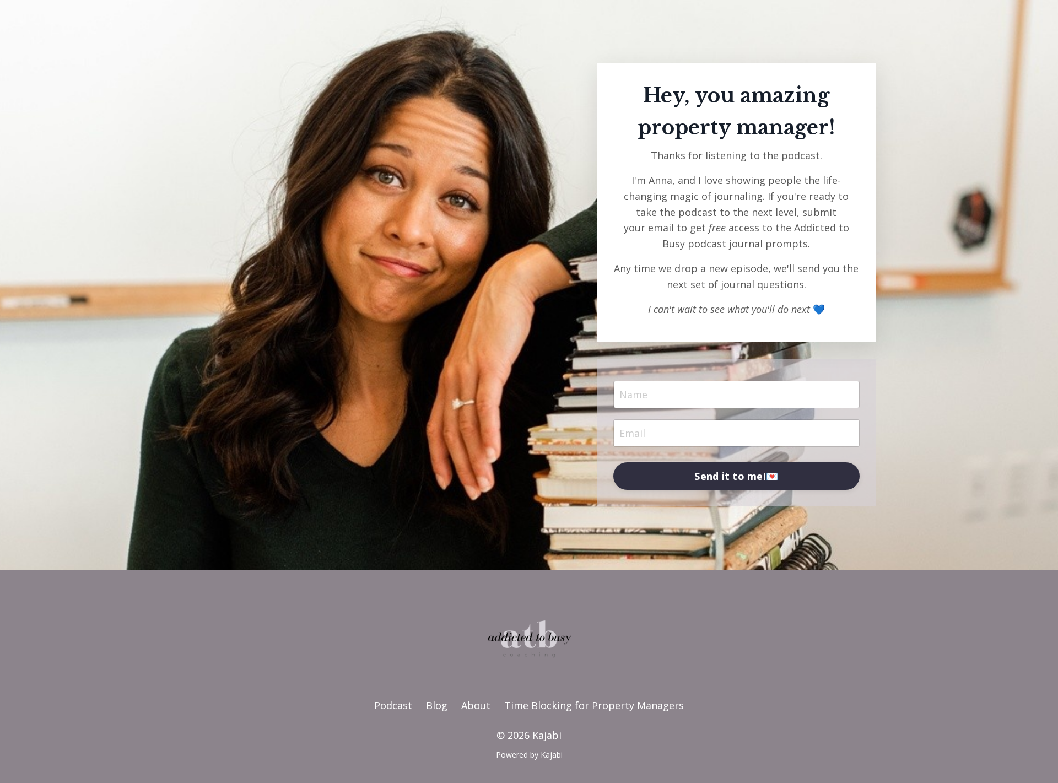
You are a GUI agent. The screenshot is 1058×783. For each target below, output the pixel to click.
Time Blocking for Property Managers (594, 705)
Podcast (393, 705)
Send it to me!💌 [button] (736, 476)
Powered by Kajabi (529, 754)
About (475, 705)
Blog (436, 705)
